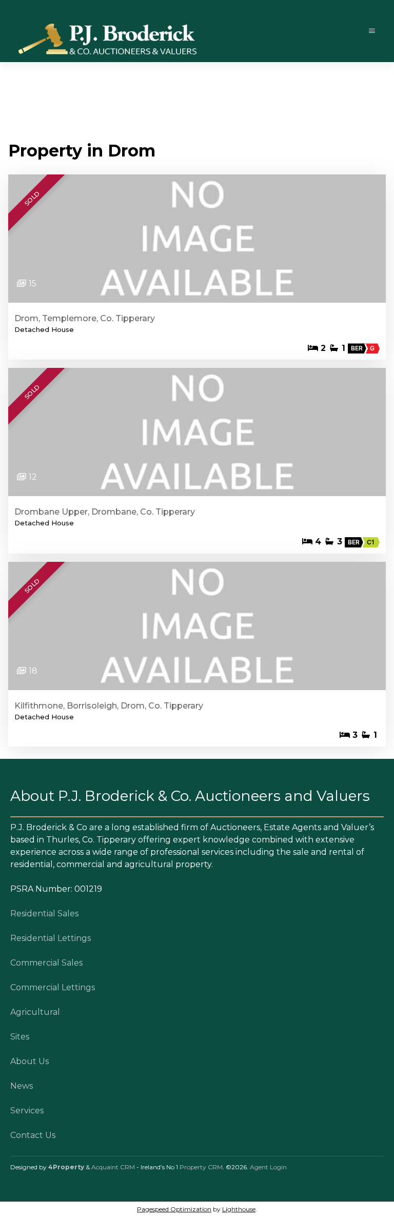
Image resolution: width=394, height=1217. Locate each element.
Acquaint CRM (113, 1167)
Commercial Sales (46, 963)
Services (27, 1110)
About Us (29, 1061)
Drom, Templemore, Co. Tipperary (84, 318)
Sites (19, 1037)
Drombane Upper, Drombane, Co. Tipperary (104, 512)
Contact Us (32, 1135)
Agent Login (268, 1167)
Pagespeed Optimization (174, 1209)
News (21, 1086)
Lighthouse (238, 1209)
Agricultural (35, 1012)
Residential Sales (44, 913)
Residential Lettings (50, 938)
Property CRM (201, 1167)
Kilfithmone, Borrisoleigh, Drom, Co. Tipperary (108, 706)
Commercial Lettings (52, 987)
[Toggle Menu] (372, 31)
